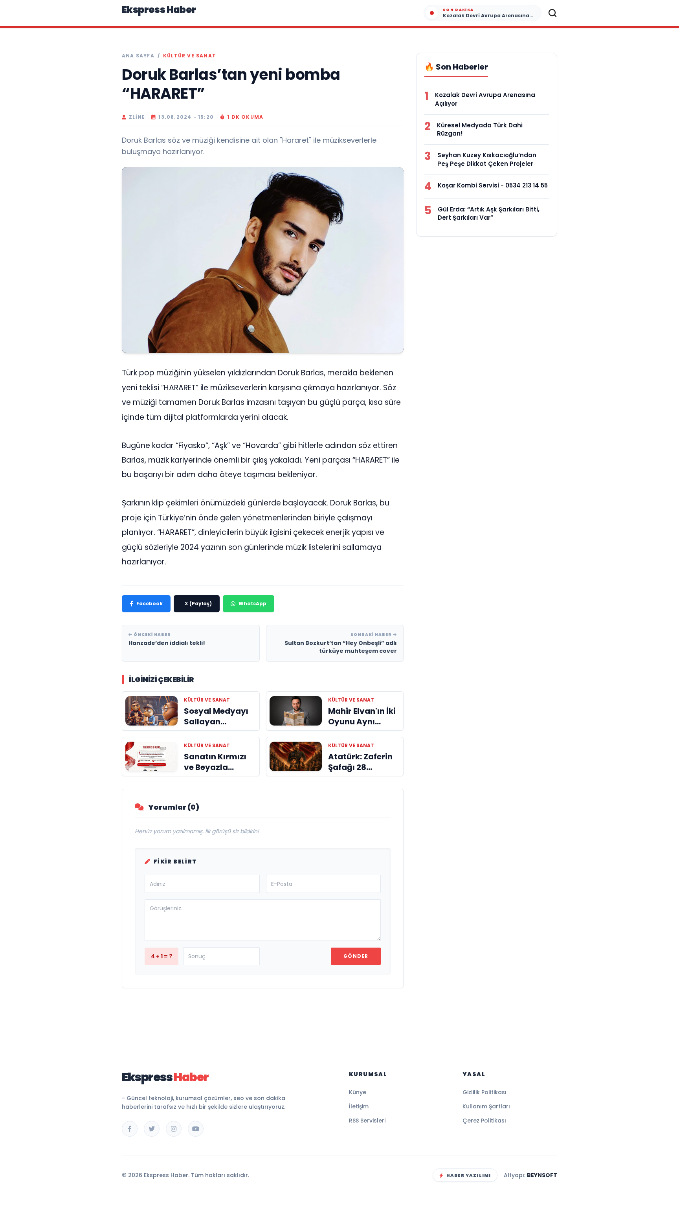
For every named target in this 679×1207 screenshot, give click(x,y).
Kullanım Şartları (486, 1106)
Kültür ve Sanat (189, 56)
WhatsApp (252, 603)
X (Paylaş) (198, 603)
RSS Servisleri (367, 1120)
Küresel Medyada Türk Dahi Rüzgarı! (480, 129)
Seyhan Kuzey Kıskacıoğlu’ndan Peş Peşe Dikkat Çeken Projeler (486, 159)
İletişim (359, 1106)
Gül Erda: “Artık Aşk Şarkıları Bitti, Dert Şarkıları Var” (489, 213)
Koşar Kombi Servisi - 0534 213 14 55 (493, 185)
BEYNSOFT (542, 1175)
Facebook (149, 603)
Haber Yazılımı (468, 1175)
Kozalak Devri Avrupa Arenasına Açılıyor (485, 99)
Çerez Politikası (484, 1120)
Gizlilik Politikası (484, 1092)
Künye (357, 1092)
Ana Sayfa (138, 56)
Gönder (355, 956)
